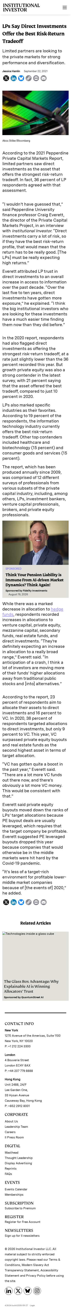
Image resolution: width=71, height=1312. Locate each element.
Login (32, 1305)
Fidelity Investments (35, 590)
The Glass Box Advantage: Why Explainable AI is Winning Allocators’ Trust (31, 986)
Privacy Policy (36, 1275)
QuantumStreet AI (32, 997)
